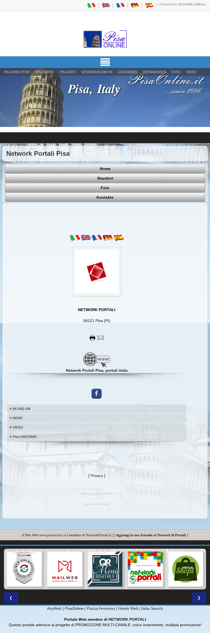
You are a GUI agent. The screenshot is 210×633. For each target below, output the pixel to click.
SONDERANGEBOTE (96, 72)
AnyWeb (54, 608)
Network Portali (192, 4)
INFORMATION (154, 72)
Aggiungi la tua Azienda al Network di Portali (151, 535)
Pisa (68, 608)
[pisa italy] (105, 5)
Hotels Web (128, 608)
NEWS (18, 418)
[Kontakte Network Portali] (97, 337)
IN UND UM (21, 409)
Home (105, 168)
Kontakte (105, 197)
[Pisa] (105, 39)
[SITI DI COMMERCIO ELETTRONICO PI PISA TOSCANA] (150, 569)
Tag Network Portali (96, 504)
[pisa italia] (91, 5)
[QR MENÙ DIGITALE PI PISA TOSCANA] (69, 569)
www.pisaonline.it (52, 535)
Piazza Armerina (101, 608)
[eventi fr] (96, 238)
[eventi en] (85, 238)
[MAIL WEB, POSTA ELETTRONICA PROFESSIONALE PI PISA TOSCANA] (28, 569)
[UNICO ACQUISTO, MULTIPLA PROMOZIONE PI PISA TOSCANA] (109, 569)
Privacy (97, 475)
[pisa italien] (134, 5)
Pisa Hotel (45, 72)
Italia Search (152, 608)
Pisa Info (68, 72)
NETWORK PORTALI (127, 619)
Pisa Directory (17, 72)
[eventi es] (118, 238)
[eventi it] (74, 238)
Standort (105, 178)
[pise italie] (120, 5)
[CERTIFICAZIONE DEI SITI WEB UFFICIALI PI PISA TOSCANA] (190, 569)
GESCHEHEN (128, 72)
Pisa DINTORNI (24, 437)
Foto (105, 188)
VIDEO (191, 72)
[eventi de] (107, 238)
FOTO (176, 72)
